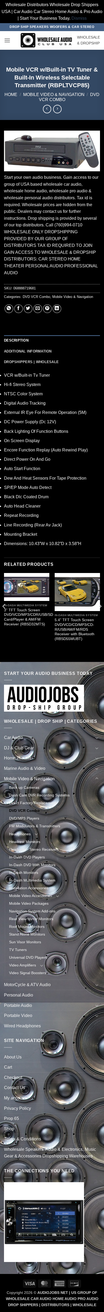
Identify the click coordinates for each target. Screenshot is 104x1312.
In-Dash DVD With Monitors (32, 865)
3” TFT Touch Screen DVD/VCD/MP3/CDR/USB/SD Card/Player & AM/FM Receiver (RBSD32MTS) (28, 617)
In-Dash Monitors (23, 872)
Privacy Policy (17, 1108)
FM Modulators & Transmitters (34, 826)
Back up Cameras (24, 787)
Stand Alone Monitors (27, 934)
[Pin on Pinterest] (47, 308)
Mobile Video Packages (29, 903)
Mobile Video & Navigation (54, 94)
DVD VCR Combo (36, 297)
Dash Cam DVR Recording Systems (39, 795)
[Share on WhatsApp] (9, 308)
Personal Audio (18, 995)
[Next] (100, 616)
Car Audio (13, 737)
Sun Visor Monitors (25, 942)
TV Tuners (18, 950)
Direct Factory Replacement (32, 803)
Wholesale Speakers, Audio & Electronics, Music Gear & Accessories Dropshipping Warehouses (50, 1153)
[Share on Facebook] (18, 308)
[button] (7, 40)
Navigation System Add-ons (32, 911)
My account (15, 1098)
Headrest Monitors (24, 842)
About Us (13, 1057)
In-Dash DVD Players (27, 857)
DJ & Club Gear (19, 748)
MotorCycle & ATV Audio (27, 984)
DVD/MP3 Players (24, 818)
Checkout (13, 1077)
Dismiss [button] (79, 18)
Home (11, 94)
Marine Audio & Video (24, 768)
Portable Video (18, 1015)
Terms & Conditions (22, 1139)
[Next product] (47, 109)
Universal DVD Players (28, 957)
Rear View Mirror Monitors (31, 919)
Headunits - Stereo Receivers (34, 849)
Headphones (20, 834)
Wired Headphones (22, 1026)
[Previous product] (57, 109)
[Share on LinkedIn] (57, 308)
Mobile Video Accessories (30, 896)
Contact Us (14, 1087)
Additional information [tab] (28, 351)
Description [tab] (16, 340)
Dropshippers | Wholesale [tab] (31, 362)
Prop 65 (11, 1118)
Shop (9, 1129)
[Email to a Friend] (37, 308)
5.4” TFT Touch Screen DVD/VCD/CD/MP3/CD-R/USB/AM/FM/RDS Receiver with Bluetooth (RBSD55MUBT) (74, 629)
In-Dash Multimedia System (32, 880)
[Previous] (4, 616)
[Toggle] (97, 737)
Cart (8, 1067)
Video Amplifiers (22, 965)
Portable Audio (18, 1005)
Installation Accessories (28, 888)
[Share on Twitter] (28, 308)
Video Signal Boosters (27, 973)
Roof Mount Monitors (27, 926)
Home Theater (17, 758)
